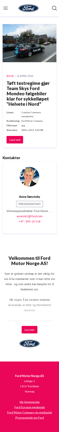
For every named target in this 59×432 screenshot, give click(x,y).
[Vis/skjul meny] (5, 8)
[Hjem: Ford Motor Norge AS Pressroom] (28, 8)
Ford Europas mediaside (29, 407)
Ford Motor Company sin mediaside (29, 412)
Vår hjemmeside (29, 402)
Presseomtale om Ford (29, 417)
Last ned (14, 139)
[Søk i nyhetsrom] (54, 8)
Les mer (29, 329)
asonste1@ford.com (29, 216)
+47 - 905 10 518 (29, 221)
